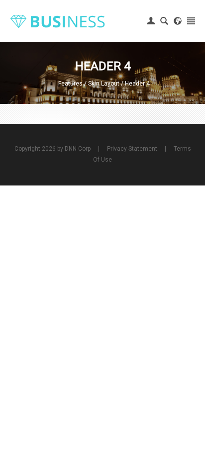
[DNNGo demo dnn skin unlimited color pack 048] (57, 21)
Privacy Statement (132, 148)
